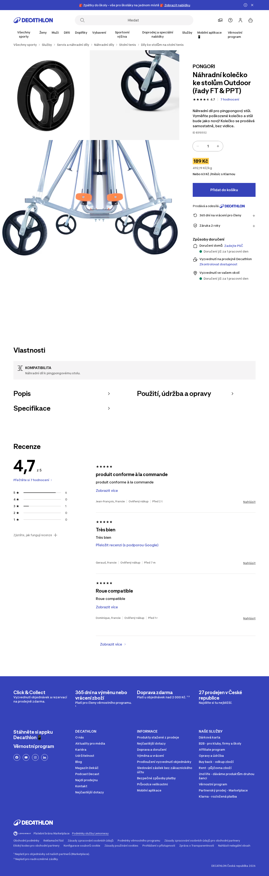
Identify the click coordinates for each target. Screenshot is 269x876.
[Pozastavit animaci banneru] (245, 5)
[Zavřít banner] (252, 5)
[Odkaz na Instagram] (35, 757)
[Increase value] (218, 146)
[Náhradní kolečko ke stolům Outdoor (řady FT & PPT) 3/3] (89, 229)
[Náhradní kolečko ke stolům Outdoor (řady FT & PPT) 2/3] (45, 95)
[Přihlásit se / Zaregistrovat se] (240, 20)
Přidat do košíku (224, 190)
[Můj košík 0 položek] (250, 20)
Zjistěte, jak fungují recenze (32, 535)
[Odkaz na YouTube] (26, 757)
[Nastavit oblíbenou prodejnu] (220, 20)
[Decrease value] (198, 146)
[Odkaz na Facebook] (16, 757)
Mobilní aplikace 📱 (209, 34)
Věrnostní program (235, 34)
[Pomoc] (230, 20)
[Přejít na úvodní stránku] (33, 20)
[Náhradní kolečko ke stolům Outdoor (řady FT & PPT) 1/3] (134, 95)
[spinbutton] (208, 146)
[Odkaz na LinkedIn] (44, 757)
